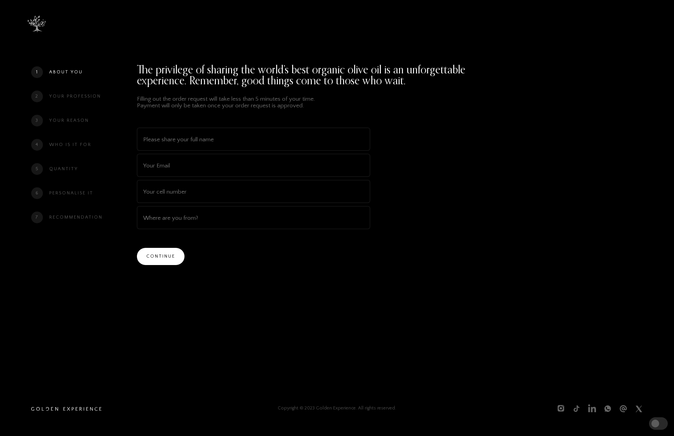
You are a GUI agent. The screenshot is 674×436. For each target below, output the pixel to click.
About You (66, 72)
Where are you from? (170, 217)
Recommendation (76, 217)
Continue (160, 256)
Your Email (156, 165)
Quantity (63, 168)
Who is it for (70, 144)
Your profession (75, 96)
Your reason (69, 120)
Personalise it (71, 193)
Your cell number (164, 191)
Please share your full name (178, 139)
